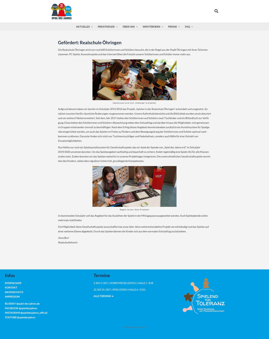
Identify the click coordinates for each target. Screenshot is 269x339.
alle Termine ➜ (103, 296)
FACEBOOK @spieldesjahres (21, 308)
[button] (216, 11)
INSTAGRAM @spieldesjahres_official (26, 312)
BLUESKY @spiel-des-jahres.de (22, 303)
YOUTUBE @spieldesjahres (20, 317)
